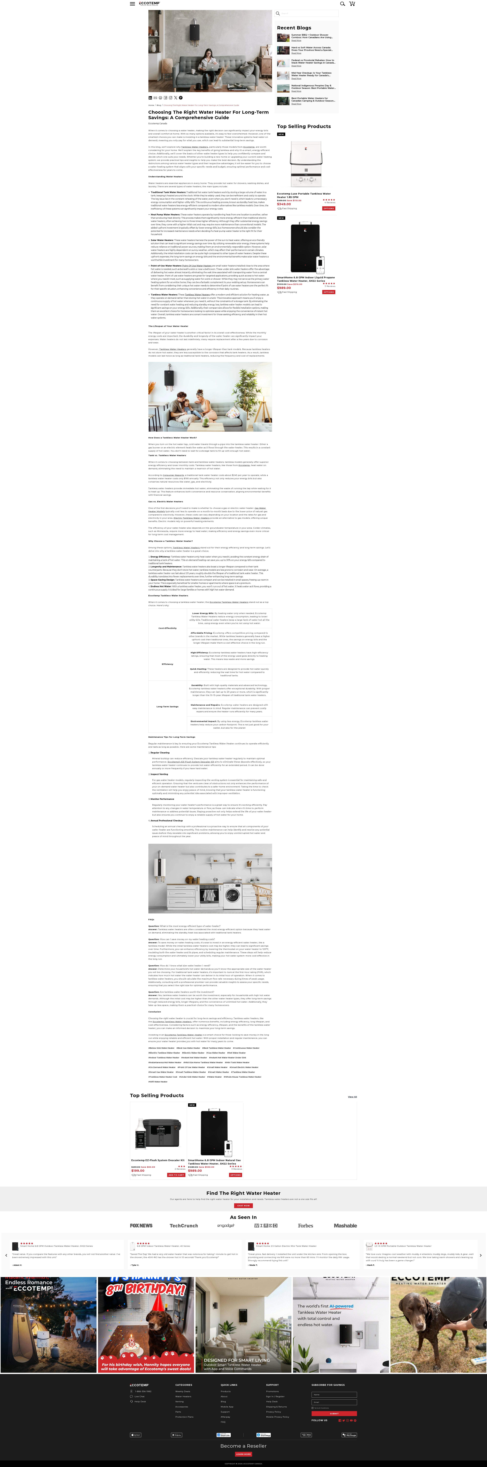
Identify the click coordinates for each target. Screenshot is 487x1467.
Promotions (272, 1391)
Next (481, 1254)
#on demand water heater (162, 1067)
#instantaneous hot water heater (164, 1062)
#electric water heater (193, 1053)
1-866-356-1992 (143, 1391)
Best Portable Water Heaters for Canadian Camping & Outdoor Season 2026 (312, 99)
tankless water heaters (194, 147)
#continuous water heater (246, 1048)
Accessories (181, 1407)
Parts (178, 1412)
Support (225, 1412)
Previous (6, 1254)
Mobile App (227, 1407)
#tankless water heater (243, 1072)
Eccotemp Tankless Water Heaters (229, 602)
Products (226, 1391)
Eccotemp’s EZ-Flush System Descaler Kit (191, 762)
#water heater (214, 1077)
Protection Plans (184, 1417)
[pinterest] (355, 1420)
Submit (334, 1413)
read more (296, 40)
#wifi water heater (157, 1081)
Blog (223, 1401)
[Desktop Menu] (132, 3)
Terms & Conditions (322, 1408)
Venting (179, 1401)
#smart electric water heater (244, 1067)
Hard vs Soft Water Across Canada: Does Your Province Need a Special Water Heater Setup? (311, 48)
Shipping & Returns (276, 1407)
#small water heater (217, 1067)
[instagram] (347, 1420)
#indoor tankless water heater (163, 1057)
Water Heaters (183, 1396)
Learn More (243, 1454)
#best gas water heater (188, 1048)
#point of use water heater (191, 1067)
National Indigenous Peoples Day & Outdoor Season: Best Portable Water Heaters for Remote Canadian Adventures (312, 86)
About (224, 1396)
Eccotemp (249, 147)
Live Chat (140, 1396)
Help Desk (140, 1401)
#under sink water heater (192, 1077)
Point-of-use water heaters (197, 266)
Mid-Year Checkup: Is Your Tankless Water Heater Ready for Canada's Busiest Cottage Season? (311, 74)
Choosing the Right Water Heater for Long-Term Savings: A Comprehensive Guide (208, 114)
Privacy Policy (273, 1412)
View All (352, 1097)
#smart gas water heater (161, 1072)
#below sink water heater (161, 1048)
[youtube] (351, 1420)
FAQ (223, 1422)
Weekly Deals (182, 1391)
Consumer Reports (173, 475)
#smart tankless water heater (191, 1072)
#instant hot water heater (194, 1057)
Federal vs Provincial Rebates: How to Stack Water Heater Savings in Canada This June (312, 61)
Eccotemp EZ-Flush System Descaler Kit (158, 1160)
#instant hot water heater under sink (227, 1057)
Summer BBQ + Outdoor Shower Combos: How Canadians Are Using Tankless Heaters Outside (311, 36)
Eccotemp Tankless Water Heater (183, 1035)
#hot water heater (236, 1053)
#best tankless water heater (216, 1048)
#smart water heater (218, 1072)
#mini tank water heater (237, 1062)
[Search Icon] (342, 3)
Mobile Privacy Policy (277, 1417)
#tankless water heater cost (162, 1077)
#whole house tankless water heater (242, 1077)
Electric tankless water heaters (192, 518)
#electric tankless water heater (164, 1053)
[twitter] (344, 1420)
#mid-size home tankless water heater (203, 1062)
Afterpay (225, 1417)
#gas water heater (215, 1053)
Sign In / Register (275, 1396)
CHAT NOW (243, 1205)
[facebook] (340, 1420)
